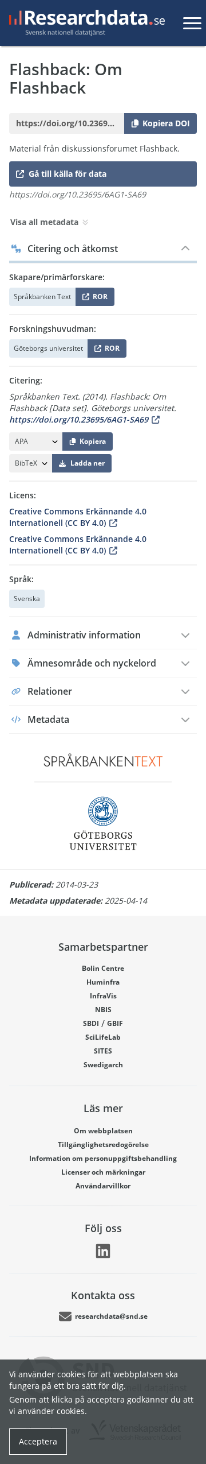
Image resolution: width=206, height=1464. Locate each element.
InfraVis (103, 996)
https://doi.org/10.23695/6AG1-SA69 (78, 419)
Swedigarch (103, 1065)
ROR (98, 299)
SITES (103, 1051)
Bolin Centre (103, 968)
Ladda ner (87, 463)
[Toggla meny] (192, 23)
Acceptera (38, 1441)
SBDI (91, 1023)
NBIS (103, 1009)
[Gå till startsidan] (85, 23)
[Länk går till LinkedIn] (103, 1251)
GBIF (115, 1023)
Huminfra (103, 982)
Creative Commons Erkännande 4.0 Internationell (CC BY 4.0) (77, 517)
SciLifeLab (103, 1037)
